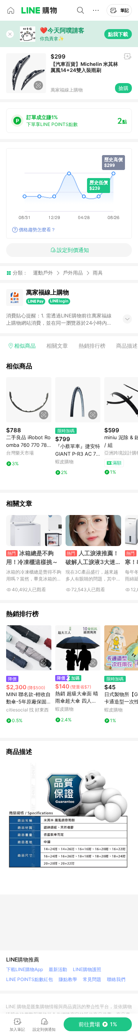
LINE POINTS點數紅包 (29, 979)
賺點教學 (68, 979)
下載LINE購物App (24, 969)
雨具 (98, 273)
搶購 (123, 88)
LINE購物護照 (87, 969)
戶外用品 (73, 273)
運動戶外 (43, 273)
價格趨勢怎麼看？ (37, 229)
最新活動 (58, 969)
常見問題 (92, 979)
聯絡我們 (116, 979)
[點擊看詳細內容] (28, 399)
